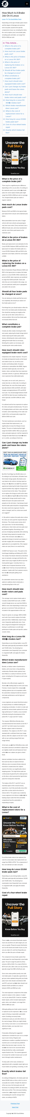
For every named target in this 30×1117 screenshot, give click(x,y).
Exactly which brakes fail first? (15, 131)
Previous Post (15, 1103)
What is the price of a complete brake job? (13, 47)
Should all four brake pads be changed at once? (15, 71)
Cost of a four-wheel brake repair (16, 126)
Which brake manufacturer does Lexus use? (16, 107)
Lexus (3, 19)
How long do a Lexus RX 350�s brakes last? (15, 101)
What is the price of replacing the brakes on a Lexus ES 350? (14, 64)
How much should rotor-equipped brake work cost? (15, 82)
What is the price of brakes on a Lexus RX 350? (15, 58)
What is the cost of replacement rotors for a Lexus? (15, 113)
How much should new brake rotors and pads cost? (15, 96)
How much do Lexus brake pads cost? (15, 52)
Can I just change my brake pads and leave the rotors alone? (15, 89)
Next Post (15, 1107)
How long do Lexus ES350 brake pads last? (16, 120)
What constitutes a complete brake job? (12, 77)
